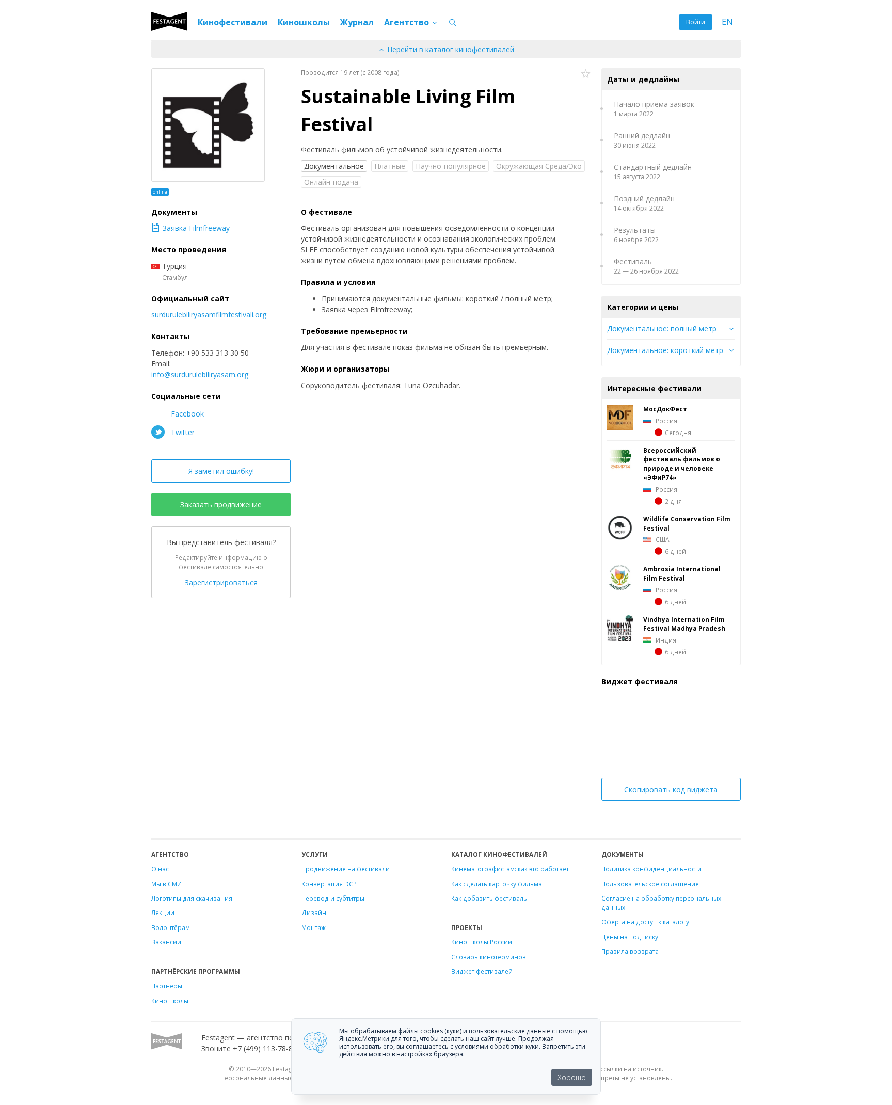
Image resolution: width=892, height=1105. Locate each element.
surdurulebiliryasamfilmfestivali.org (208, 314)
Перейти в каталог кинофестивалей (449, 49)
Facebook (186, 414)
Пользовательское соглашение (650, 883)
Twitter (182, 432)
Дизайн (313, 912)
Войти (695, 22)
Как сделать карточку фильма (496, 883)
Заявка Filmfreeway (196, 228)
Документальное (334, 166)
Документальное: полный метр (661, 328)
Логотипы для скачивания (191, 898)
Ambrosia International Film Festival (682, 573)
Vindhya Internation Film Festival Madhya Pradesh (684, 624)
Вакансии (166, 942)
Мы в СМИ (166, 883)
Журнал (357, 22)
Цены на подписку (629, 937)
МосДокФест (665, 409)
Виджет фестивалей (482, 971)
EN (727, 22)
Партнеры (166, 986)
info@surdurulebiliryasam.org (199, 374)
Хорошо (572, 1077)
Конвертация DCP (329, 883)
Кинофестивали (232, 22)
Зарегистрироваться (221, 582)
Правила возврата (630, 951)
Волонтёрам (170, 927)
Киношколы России (481, 942)
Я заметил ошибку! (221, 471)
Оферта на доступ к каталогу (645, 922)
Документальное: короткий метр (665, 350)
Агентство (407, 22)
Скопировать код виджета (671, 789)
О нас (160, 868)
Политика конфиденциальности (651, 868)
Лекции (162, 912)
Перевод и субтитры (332, 898)
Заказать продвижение (221, 504)
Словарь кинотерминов (488, 957)
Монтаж (313, 927)
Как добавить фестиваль (489, 898)
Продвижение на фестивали (345, 868)
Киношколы (304, 22)
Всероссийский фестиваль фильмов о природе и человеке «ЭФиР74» (681, 464)
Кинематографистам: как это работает (510, 868)
